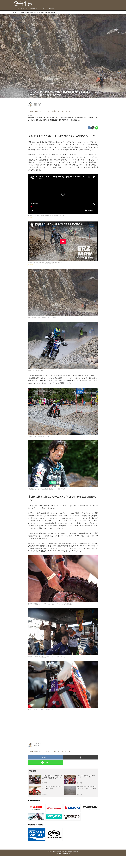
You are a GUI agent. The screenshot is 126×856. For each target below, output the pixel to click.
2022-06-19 (38, 103)
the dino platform (65, 853)
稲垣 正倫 (37, 105)
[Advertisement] (42, 726)
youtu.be (30, 217)
